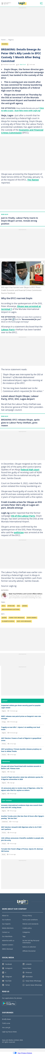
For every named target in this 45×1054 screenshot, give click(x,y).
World (3, 854)
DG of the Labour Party (23, 515)
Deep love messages (24, 621)
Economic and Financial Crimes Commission (22, 131)
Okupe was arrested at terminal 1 (21, 307)
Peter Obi (11, 606)
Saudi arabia (32, 617)
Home (3, 40)
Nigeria (11, 40)
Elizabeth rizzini (8, 621)
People (4, 843)
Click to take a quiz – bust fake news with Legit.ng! (22, 109)
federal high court (30, 469)
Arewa (24, 606)
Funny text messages (16, 617)
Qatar (4, 617)
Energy (4, 722)
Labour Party (8, 329)
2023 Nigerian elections (10, 609)
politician (19, 532)
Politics (4, 743)
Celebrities (5, 821)
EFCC (3, 606)
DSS (18, 606)
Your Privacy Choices (25, 1053)
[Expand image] (43, 263)
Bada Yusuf (23, 64)
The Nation (33, 179)
